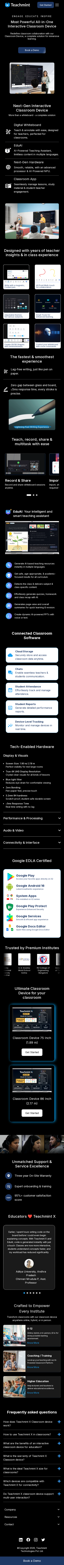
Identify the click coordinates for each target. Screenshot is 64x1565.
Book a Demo (32, 1560)
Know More (33, 1342)
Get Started (45, 5)
